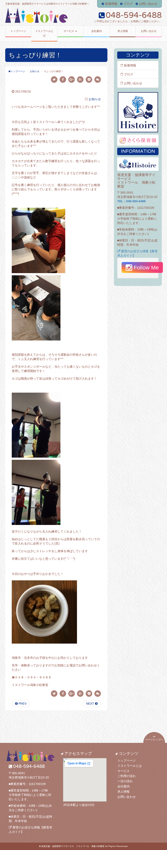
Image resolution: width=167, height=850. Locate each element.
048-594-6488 (134, 15)
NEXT (90, 703)
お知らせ (95, 99)
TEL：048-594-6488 (131, 201)
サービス (123, 771)
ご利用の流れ (126, 776)
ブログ (128, 3)
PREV (22, 703)
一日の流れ (125, 781)
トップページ (126, 760)
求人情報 (123, 791)
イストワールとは (129, 765)
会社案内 (123, 786)
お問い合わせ (148, 3)
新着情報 (111, 3)
